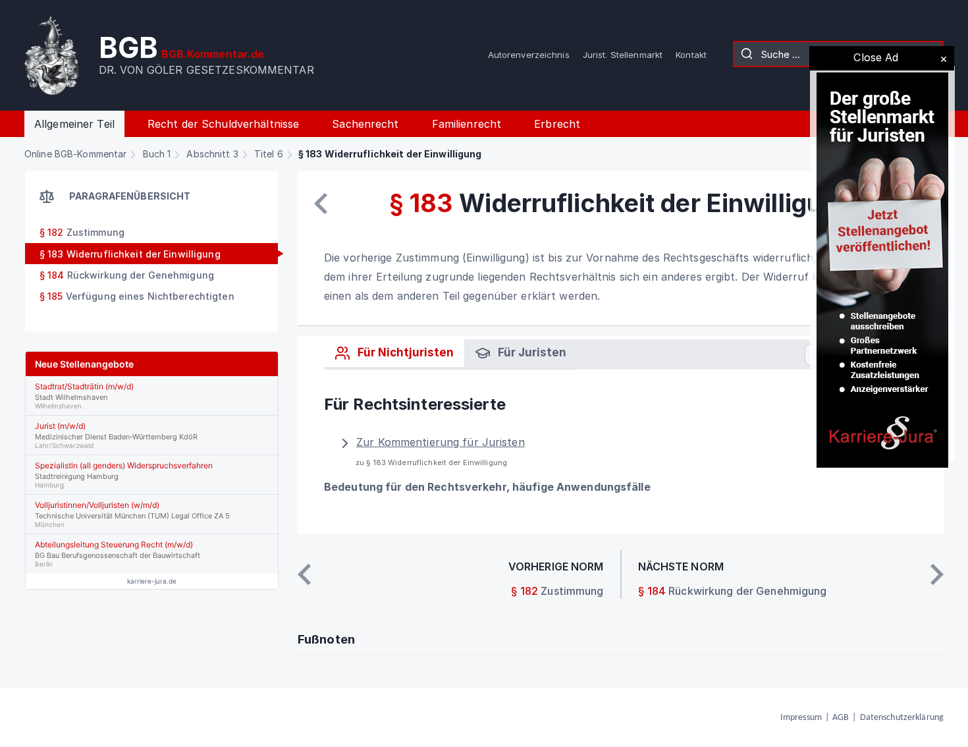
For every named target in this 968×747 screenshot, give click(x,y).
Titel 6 (268, 153)
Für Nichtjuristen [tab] (404, 352)
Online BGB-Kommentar (75, 153)
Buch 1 (157, 153)
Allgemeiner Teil (74, 123)
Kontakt (691, 54)
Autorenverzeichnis (529, 54)
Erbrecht (557, 123)
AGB (840, 718)
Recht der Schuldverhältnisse (223, 123)
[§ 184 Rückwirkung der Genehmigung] (937, 574)
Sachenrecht (365, 123)
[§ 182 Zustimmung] (320, 203)
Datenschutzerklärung (902, 718)
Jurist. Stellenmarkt (622, 54)
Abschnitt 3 (212, 153)
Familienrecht (467, 123)
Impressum (801, 718)
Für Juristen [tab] (530, 352)
